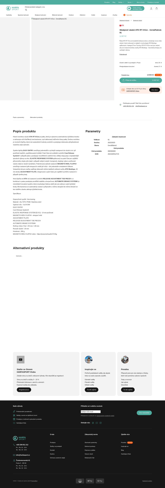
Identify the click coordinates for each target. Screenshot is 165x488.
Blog (114, 2)
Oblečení (82, 15)
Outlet (93, 15)
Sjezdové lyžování (23, 15)
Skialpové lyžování (40, 15)
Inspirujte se (124, 446)
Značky (115, 15)
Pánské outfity (89, 382)
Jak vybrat (124, 382)
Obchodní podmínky (91, 442)
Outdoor (71, 15)
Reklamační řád (89, 458)
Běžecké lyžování (57, 15)
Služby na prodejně (56, 446)
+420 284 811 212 (128, 106)
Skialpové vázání (137, 20)
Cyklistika (9, 15)
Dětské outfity (89, 385)
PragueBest (34, 481)
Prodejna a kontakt (153, 2)
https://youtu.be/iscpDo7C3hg (47, 234)
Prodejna (52, 442)
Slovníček (124, 385)
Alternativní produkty (36, 117)
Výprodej (129, 15)
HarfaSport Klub (126, 454)
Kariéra (52, 454)
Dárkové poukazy (90, 446)
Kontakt (52, 450)
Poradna (107, 2)
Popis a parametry (18, 117)
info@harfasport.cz (141, 106)
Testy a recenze (126, 379)
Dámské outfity (90, 379)
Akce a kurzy (140, 2)
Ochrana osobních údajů (57, 458)
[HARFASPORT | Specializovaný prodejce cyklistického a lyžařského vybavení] (12, 8)
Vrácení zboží (89, 454)
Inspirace (104, 15)
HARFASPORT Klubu (132, 91)
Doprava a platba (90, 450)
